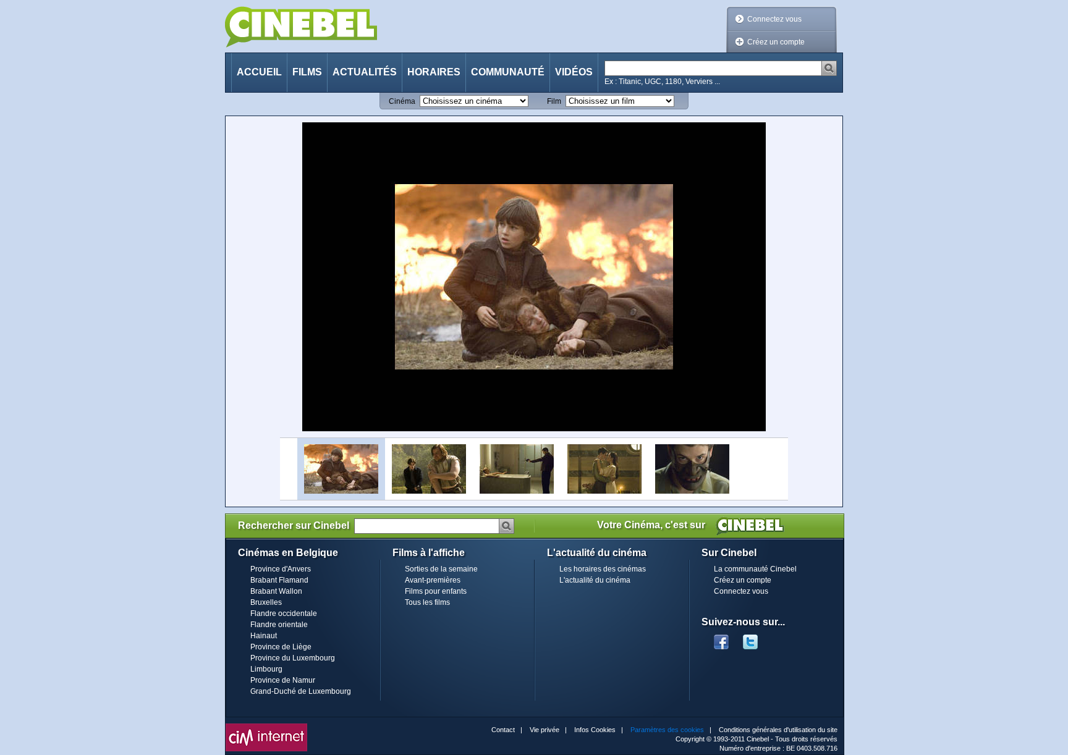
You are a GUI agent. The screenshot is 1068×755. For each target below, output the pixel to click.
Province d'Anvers (280, 569)
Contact (503, 729)
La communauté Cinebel (755, 569)
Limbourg (266, 669)
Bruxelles (266, 602)
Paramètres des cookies (667, 729)
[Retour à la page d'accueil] (301, 27)
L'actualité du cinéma (594, 580)
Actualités (365, 72)
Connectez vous (774, 19)
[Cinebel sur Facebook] (721, 638)
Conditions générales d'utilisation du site (778, 729)
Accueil (259, 72)
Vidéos (574, 72)
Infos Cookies (595, 729)
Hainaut (263, 635)
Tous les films (427, 602)
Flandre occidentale (283, 613)
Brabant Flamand (279, 580)
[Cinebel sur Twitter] (756, 638)
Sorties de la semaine (441, 569)
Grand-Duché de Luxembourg (300, 691)
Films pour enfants (436, 591)
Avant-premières (432, 580)
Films (307, 72)
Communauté (508, 72)
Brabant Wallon (276, 591)
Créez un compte (776, 42)
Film (554, 101)
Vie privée (544, 729)
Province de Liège (281, 647)
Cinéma (402, 101)
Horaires (433, 72)
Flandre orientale (279, 624)
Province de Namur (282, 680)
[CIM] (266, 726)
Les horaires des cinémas (602, 569)
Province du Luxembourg (292, 658)
